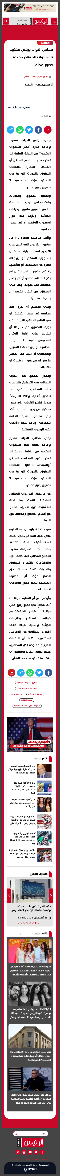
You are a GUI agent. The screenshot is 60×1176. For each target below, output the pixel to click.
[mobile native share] (11, 673)
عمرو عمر (44, 115)
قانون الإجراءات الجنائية (27, 682)
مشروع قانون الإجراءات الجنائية (27, 705)
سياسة (45, 43)
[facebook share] (38, 130)
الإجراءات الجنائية (35, 694)
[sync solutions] (30, 1170)
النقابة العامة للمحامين (27, 688)
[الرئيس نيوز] (30, 1142)
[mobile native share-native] (48, 130)
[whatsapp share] (20, 130)
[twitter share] (29, 130)
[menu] (54, 21)
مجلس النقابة (26, 700)
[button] (38, 923)
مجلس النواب (17, 694)
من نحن (44, 1159)
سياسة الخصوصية (30, 1159)
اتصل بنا (15, 1159)
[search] (6, 21)
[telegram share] (10, 130)
